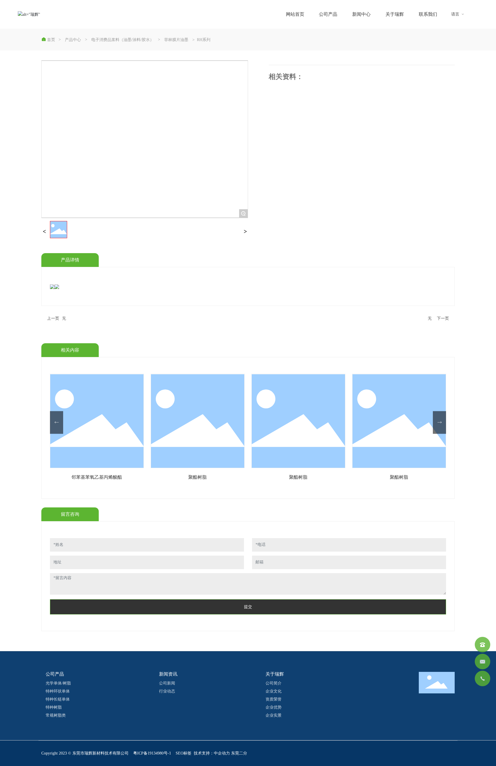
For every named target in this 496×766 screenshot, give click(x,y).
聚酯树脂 (97, 477)
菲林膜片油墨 (176, 40)
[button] (56, 422)
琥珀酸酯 (399, 477)
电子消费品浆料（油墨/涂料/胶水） (122, 40)
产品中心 (73, 40)
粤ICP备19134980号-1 (152, 753)
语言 (457, 14)
